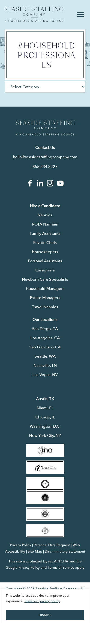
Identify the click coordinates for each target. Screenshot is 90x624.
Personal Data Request (52, 545)
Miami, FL (45, 408)
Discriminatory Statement (65, 551)
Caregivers (45, 270)
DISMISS (45, 615)
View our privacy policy (42, 601)
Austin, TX (45, 398)
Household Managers (45, 288)
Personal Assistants (45, 261)
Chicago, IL (45, 417)
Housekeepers (45, 251)
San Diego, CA (45, 328)
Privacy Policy (20, 545)
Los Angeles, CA (45, 338)
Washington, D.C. (45, 426)
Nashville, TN (45, 365)
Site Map (35, 551)
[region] (45, 606)
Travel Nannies (45, 307)
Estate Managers (45, 297)
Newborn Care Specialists (45, 279)
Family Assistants (45, 233)
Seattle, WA (45, 356)
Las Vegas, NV (45, 374)
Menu (80, 14)
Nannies (45, 215)
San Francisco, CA (45, 347)
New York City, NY (45, 435)
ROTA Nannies (45, 224)
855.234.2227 (45, 166)
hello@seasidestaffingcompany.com (45, 157)
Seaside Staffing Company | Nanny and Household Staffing (34, 14)
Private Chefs (45, 242)
